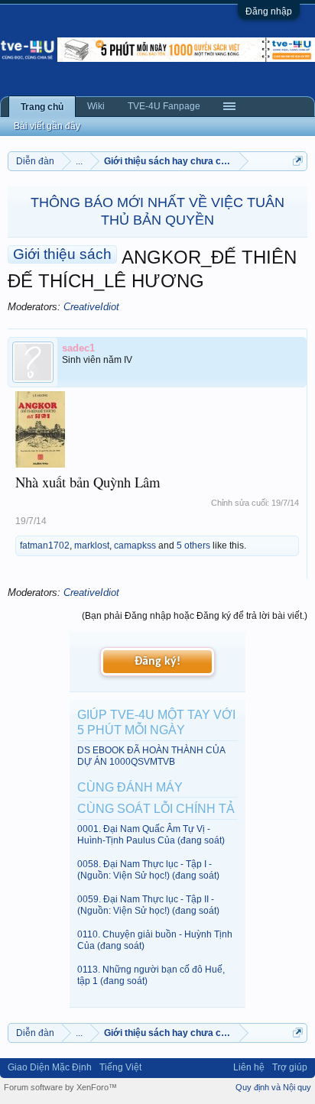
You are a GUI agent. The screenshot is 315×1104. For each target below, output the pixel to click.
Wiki (96, 106)
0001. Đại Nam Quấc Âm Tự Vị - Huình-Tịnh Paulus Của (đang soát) (151, 835)
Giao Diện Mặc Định (50, 1067)
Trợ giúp (289, 1067)
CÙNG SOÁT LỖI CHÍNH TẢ (156, 808)
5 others (193, 545)
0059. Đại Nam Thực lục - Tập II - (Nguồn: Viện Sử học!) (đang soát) (148, 905)
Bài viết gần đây (47, 126)
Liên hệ (249, 1067)
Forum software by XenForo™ (60, 1087)
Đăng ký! (157, 662)
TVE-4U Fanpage (164, 106)
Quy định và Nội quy (273, 1087)
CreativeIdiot (91, 306)
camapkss (135, 545)
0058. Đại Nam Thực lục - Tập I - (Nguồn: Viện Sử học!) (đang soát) (148, 870)
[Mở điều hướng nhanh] (298, 161)
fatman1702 (45, 545)
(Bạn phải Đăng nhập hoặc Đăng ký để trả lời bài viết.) (194, 615)
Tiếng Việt (120, 1067)
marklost (91, 545)
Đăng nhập (268, 11)
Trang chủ (42, 107)
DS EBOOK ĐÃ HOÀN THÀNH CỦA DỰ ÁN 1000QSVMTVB (151, 756)
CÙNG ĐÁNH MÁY (130, 787)
